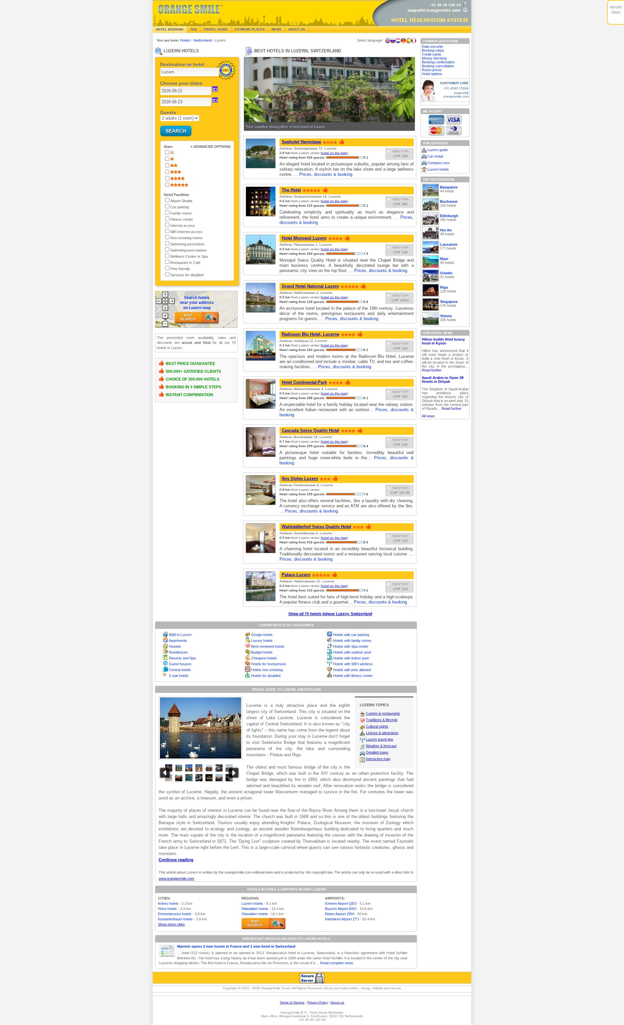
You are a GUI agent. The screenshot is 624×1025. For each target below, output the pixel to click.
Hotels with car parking (351, 635)
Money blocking (434, 58)
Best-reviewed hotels (267, 646)
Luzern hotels (252, 903)
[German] (403, 40)
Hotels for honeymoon (268, 664)
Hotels (185, 40)
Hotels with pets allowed (352, 670)
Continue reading (176, 859)
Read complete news (336, 963)
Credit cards (431, 54)
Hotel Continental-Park (304, 382)
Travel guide (216, 29)
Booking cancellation (438, 66)
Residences (178, 652)
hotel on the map (334, 153)
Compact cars (438, 163)
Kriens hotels (168, 903)
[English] (387, 40)
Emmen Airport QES (341, 903)
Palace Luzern (296, 574)
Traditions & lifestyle (381, 720)
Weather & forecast (381, 746)
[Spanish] (408, 40)
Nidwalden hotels (254, 909)
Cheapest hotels (264, 658)
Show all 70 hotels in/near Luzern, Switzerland (330, 614)
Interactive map (378, 759)
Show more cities (171, 924)
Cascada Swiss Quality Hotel (310, 430)
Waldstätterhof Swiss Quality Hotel (316, 526)
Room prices (432, 70)
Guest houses (180, 664)
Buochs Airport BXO (341, 909)
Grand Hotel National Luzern (310, 286)
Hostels (175, 646)
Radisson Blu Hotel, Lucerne (310, 334)
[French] (413, 40)
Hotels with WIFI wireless (353, 664)
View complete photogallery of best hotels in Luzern (285, 126)
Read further (432, 370)
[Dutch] (398, 40)
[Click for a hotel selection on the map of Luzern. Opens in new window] (263, 923)
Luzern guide (437, 150)
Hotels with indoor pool (351, 658)
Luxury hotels (262, 640)
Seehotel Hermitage (301, 141)
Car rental (435, 156)
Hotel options (432, 74)
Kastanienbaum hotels (175, 919)
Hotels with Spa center (351, 646)
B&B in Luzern (180, 635)
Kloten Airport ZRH (339, 914)
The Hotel (291, 190)
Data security (432, 46)
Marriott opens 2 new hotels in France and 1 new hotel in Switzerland (236, 946)
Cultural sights (377, 726)
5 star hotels (178, 676)
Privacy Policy (317, 1002)
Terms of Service (292, 1002)
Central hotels (180, 670)
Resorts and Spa (182, 658)
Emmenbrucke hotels (174, 914)
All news (428, 416)
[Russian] (393, 40)
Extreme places (250, 29)
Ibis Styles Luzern (300, 478)
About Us (296, 29)
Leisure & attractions (382, 733)
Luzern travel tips (379, 739)
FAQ (193, 29)
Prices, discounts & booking (325, 174)
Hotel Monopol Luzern (304, 238)
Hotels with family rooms (352, 640)
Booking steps (433, 50)
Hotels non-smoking (267, 670)
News (276, 29)
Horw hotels (167, 909)
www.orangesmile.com (176, 878)
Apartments (178, 640)
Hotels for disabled (265, 676)
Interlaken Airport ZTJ (342, 919)
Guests (168, 112)
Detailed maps (377, 752)
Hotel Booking (170, 29)
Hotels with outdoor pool (352, 652)
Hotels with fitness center (353, 676)
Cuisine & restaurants (383, 713)
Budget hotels (262, 652)
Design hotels (262, 635)
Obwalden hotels (254, 914)
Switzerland (203, 40)
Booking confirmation (438, 62)
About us (337, 1002)
